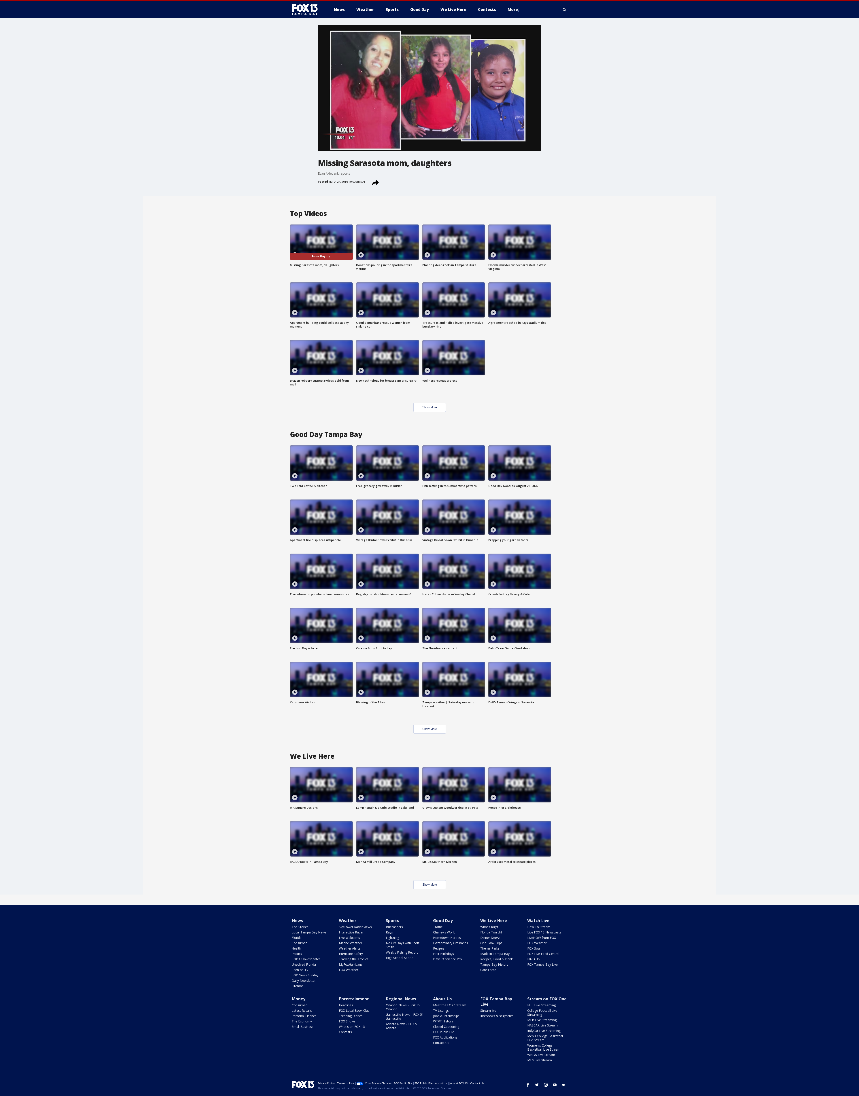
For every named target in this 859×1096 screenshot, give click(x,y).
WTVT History (443, 1021)
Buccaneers (394, 927)
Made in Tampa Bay (495, 954)
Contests (345, 1032)
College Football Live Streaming (542, 1012)
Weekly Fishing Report (402, 952)
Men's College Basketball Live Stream (545, 1038)
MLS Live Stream (539, 1060)
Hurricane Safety (351, 954)
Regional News (401, 998)
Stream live (488, 1010)
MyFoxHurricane (351, 964)
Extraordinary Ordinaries (450, 943)
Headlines (346, 1005)
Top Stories (300, 927)
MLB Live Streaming (542, 1020)
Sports (392, 920)
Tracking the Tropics (353, 959)
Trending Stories (351, 1016)
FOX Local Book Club (354, 1010)
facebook (528, 1084)
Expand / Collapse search (564, 9)
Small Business (302, 1026)
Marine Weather (350, 943)
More (513, 9)
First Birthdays (443, 954)
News (297, 920)
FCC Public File (443, 1032)
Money (298, 998)
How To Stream (538, 927)
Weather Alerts (349, 948)
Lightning (392, 937)
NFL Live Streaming (541, 1005)
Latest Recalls (302, 1010)
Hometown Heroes (447, 937)
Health (296, 948)
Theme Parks (490, 948)
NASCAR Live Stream (542, 1025)
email (563, 1084)
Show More (429, 407)
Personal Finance (304, 1016)
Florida (297, 937)
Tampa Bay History (494, 964)
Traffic (437, 927)
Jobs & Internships (446, 1016)
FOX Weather (348, 970)
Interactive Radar (351, 932)
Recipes (438, 948)
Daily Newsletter (304, 980)
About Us (442, 998)
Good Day (443, 920)
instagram (545, 1084)
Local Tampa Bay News (309, 932)
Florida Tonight (491, 932)
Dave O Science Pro (447, 959)
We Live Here (493, 920)
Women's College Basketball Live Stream (543, 1047)
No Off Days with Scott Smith (402, 945)
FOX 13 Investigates (306, 959)
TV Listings (441, 1010)
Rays (389, 932)
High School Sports (399, 958)
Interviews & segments (497, 1016)
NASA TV (533, 959)
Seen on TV (300, 970)
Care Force (488, 970)
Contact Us (441, 1043)
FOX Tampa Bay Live (542, 964)
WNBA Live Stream (541, 1055)
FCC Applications (445, 1037)
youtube (554, 1084)
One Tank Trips (491, 943)
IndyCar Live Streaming (544, 1030)
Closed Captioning (446, 1026)
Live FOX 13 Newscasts (544, 932)
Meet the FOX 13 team (449, 1005)
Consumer (299, 943)
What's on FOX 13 (352, 1026)
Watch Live (538, 920)
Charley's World (444, 932)
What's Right (489, 927)
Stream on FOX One (547, 998)
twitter (536, 1084)
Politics (297, 954)
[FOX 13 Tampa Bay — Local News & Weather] (306, 9)
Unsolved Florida (304, 964)
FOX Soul (533, 948)
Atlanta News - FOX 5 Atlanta (401, 1026)
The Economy (302, 1021)
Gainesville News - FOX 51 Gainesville (405, 1016)
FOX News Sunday (305, 975)
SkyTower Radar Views (355, 927)
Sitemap (298, 986)
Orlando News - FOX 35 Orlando (403, 1007)
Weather (347, 920)
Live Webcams (349, 937)
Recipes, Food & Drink (496, 959)
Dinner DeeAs (490, 937)
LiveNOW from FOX (541, 937)
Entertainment (354, 998)
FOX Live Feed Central (543, 954)
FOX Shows (347, 1021)
